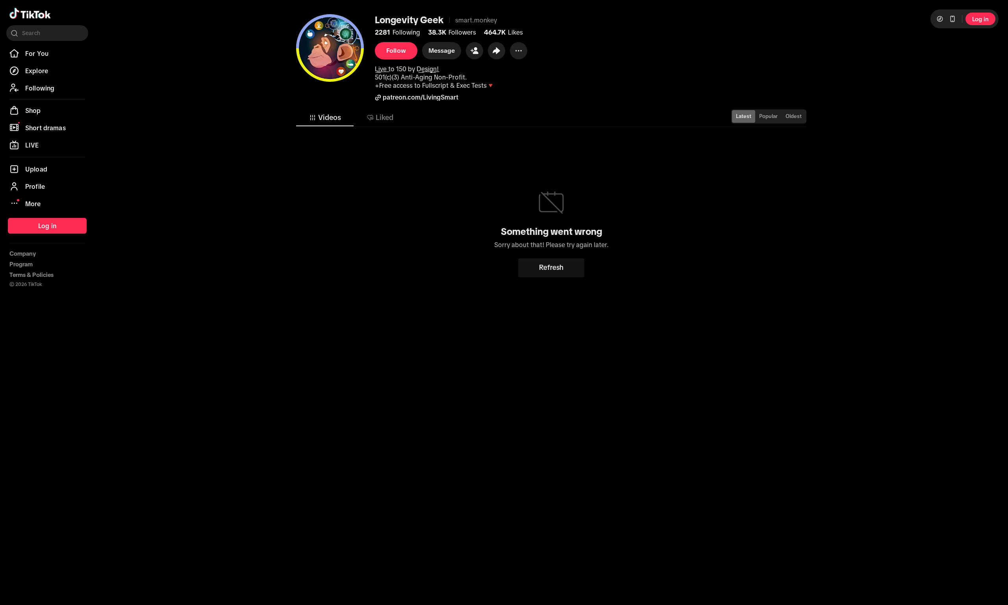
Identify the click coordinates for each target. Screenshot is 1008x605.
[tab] (325, 117)
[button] (474, 50)
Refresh (551, 267)
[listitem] (47, 53)
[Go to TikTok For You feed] (30, 13)
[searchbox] (47, 33)
